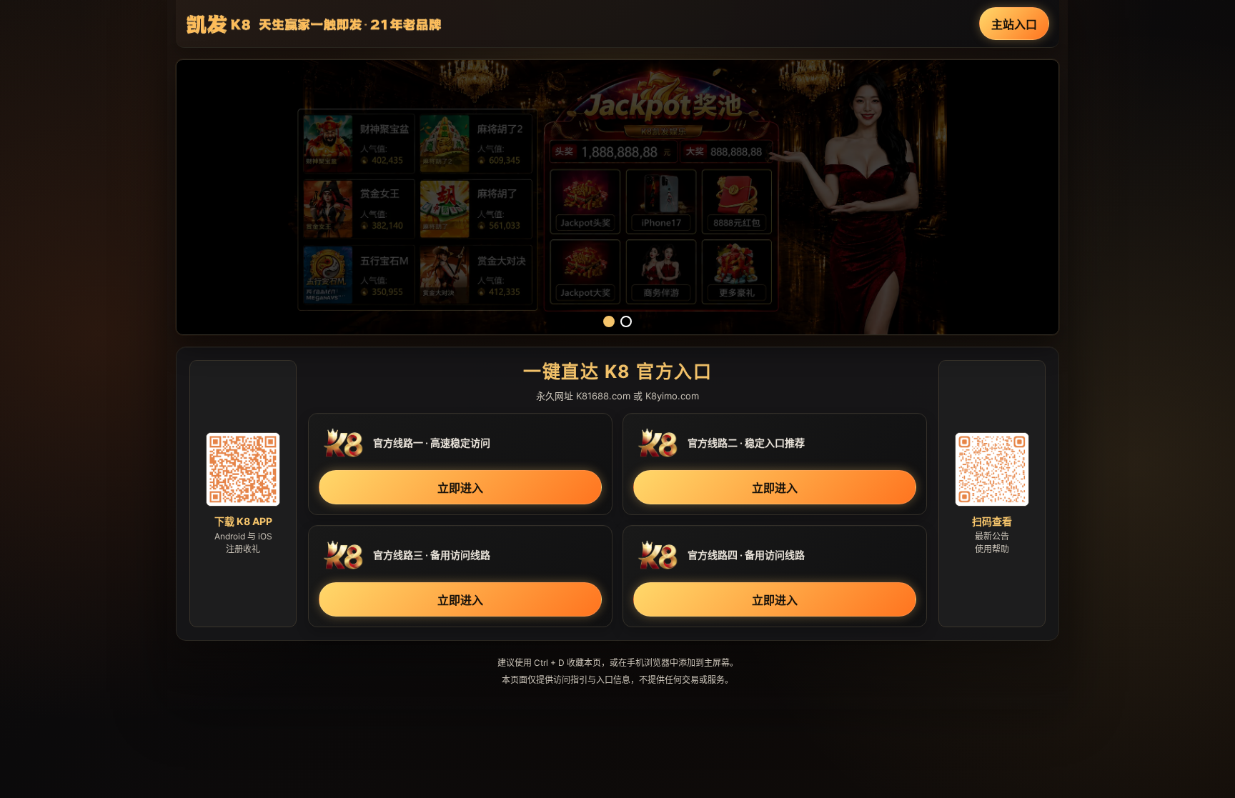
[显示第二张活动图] (626, 321)
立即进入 (460, 488)
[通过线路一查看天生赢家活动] (617, 197)
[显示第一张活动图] (609, 321)
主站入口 (1014, 24)
